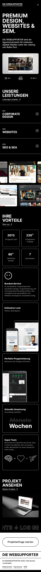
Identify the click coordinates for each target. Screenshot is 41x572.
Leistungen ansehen (10, 99)
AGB (25, 567)
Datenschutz (7, 567)
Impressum (18, 567)
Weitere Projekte (9, 489)
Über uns (6, 224)
